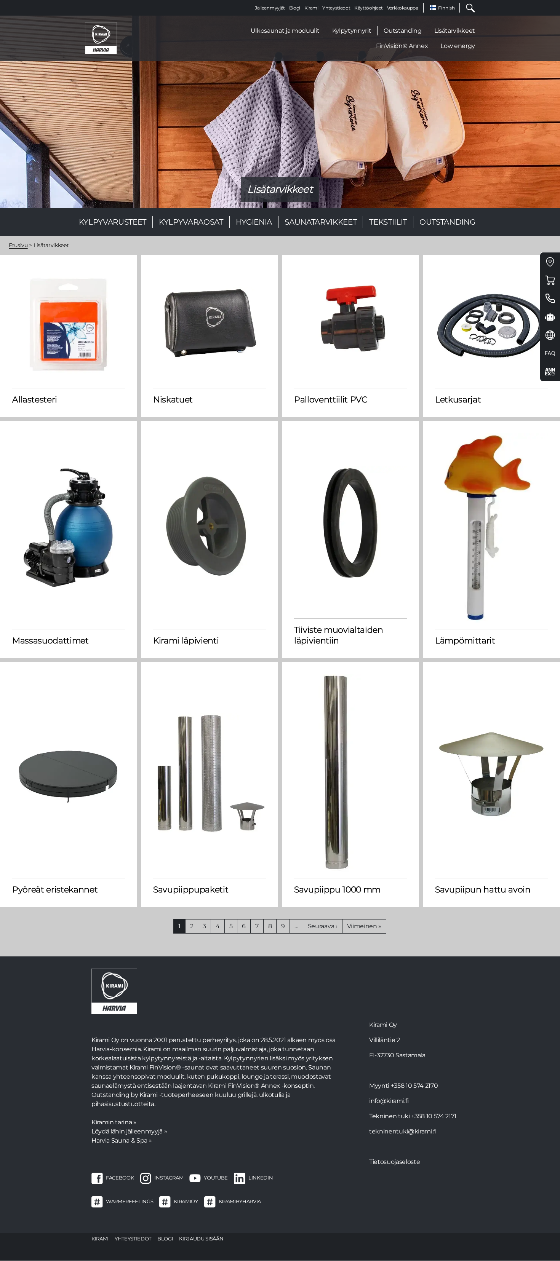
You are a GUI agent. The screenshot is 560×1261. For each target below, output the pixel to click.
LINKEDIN (260, 1178)
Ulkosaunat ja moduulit (285, 30)
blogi (165, 1238)
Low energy (457, 45)
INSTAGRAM (168, 1178)
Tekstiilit (388, 222)
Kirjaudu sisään (201, 1238)
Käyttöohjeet (368, 8)
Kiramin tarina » (113, 1122)
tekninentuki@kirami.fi (403, 1131)
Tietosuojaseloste (394, 1161)
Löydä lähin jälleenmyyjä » (129, 1131)
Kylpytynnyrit (351, 30)
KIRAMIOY (186, 1201)
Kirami (311, 8)
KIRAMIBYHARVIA (240, 1201)
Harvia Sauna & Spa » (121, 1140)
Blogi (294, 8)
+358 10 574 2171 (433, 1116)
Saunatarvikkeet (321, 222)
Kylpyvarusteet (112, 222)
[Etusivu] (101, 38)
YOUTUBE (216, 1178)
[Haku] (467, 8)
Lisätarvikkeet (454, 30)
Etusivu (18, 245)
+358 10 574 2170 (414, 1085)
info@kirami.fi (388, 1101)
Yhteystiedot (336, 8)
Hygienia (254, 222)
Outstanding (402, 30)
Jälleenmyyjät (270, 8)
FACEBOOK (120, 1178)
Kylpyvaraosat (191, 222)
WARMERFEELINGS (129, 1201)
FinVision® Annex (402, 45)
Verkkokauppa (402, 8)
